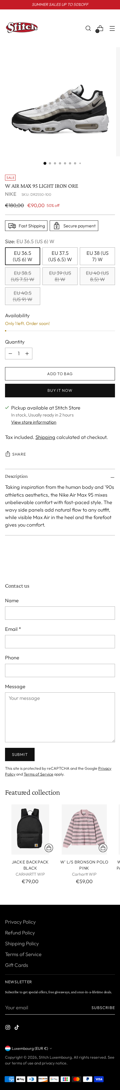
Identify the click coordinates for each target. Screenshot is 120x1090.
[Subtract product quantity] (27, 353)
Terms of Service (38, 774)
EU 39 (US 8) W (60, 276)
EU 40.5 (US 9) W (22, 296)
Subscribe (103, 1007)
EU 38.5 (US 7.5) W (22, 276)
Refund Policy (20, 932)
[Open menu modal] (112, 28)
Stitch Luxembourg (55, 1057)
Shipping (45, 437)
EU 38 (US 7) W (98, 256)
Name (12, 600)
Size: (29, 241)
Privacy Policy (20, 922)
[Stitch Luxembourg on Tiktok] (17, 1028)
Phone (12, 657)
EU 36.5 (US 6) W (22, 256)
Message (15, 686)
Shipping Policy (22, 943)
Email (13, 629)
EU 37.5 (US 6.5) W (60, 256)
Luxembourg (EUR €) (30, 1048)
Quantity (15, 342)
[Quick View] (49, 848)
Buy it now (59, 390)
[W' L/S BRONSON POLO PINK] (84, 829)
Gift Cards (16, 965)
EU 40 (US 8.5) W (97, 276)
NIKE (10, 194)
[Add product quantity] (10, 353)
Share (19, 454)
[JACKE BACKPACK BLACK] (30, 829)
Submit (20, 754)
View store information (33, 422)
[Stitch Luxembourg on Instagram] (8, 1028)
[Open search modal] (88, 28)
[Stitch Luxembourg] (22, 28)
